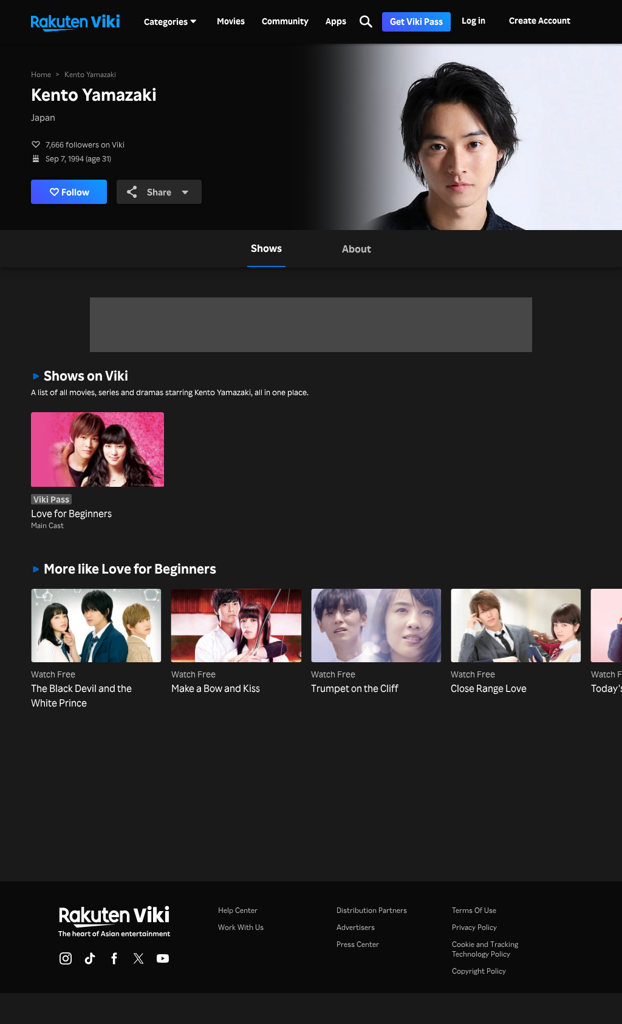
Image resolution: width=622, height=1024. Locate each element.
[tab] (266, 248)
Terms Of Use (474, 910)
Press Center (358, 944)
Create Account (539, 20)
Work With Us (241, 927)
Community (285, 21)
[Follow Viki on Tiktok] (90, 962)
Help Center (238, 910)
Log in (473, 20)
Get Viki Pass (416, 21)
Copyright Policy (479, 970)
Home (41, 74)
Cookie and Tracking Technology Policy (485, 949)
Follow (75, 192)
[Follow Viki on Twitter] (138, 962)
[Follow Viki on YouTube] (163, 962)
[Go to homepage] (75, 22)
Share (159, 192)
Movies (231, 21)
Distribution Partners (372, 910)
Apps (336, 21)
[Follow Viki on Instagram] (65, 962)
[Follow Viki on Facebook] (114, 962)
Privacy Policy (474, 927)
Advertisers (356, 927)
